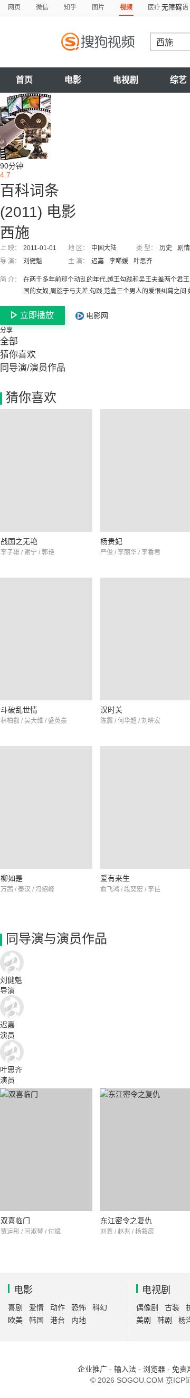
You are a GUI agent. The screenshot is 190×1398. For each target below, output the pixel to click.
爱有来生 (115, 878)
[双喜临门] (46, 1149)
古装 (172, 1307)
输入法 (125, 1369)
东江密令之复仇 (126, 1220)
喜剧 (15, 1307)
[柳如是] (46, 807)
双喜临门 (15, 1220)
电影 (72, 79)
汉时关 (111, 710)
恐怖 (78, 1307)
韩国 (36, 1320)
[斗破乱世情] (46, 639)
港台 (57, 1320)
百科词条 (29, 191)
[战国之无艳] (46, 470)
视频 (126, 7)
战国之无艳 (19, 541)
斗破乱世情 (19, 710)
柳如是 (12, 878)
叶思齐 (143, 261)
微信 (42, 7)
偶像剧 (147, 1307)
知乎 (70, 7)
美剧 (143, 1320)
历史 (165, 248)
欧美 (15, 1320)
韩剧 (164, 1320)
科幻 (99, 1307)
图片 (98, 7)
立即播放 (37, 315)
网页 (14, 7)
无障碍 (172, 7)
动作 (57, 1307)
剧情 (183, 248)
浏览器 (154, 1369)
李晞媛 (118, 261)
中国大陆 (104, 248)
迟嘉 (97, 261)
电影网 (96, 315)
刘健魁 (32, 261)
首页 (24, 79)
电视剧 (125, 79)
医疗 (154, 7)
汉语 (182, 7)
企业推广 (92, 1369)
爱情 (36, 1307)
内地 (78, 1320)
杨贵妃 (111, 541)
